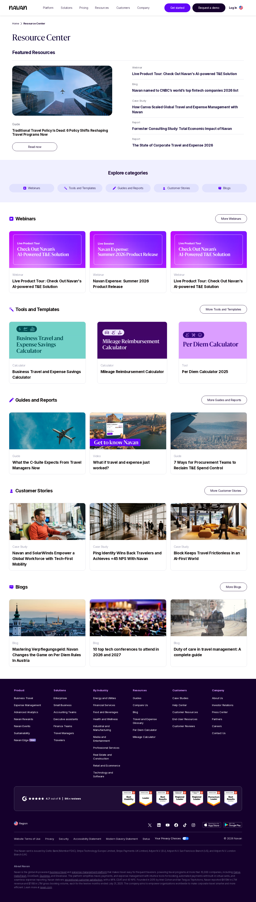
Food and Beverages (105, 712)
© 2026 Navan (233, 838)
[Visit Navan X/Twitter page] (150, 825)
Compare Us (140, 705)
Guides (137, 698)
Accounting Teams (65, 712)
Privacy (49, 838)
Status (146, 838)
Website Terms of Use (27, 838)
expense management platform (89, 872)
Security (64, 838)
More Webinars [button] (231, 219)
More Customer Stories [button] (225, 491)
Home (15, 23)
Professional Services (106, 747)
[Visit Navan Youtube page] (167, 825)
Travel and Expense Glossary (145, 720)
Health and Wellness (105, 719)
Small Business (62, 705)
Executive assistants (66, 719)
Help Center (179, 705)
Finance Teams (63, 726)
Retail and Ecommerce (106, 765)
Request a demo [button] (208, 7)
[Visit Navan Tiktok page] (184, 825)
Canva (236, 872)
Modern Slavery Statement (122, 838)
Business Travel (23, 698)
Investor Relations (222, 705)
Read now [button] (34, 147)
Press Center (220, 712)
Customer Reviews (183, 726)
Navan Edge (24, 740)
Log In (233, 7)
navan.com (46, 887)
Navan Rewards (23, 719)
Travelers (59, 740)
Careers (217, 726)
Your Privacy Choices (168, 838)
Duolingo (45, 875)
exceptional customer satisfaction (83, 879)
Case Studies (180, 698)
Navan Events (22, 726)
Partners (217, 719)
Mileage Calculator (144, 736)
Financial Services (104, 705)
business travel (58, 872)
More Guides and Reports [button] (224, 400)
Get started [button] (177, 7)
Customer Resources (185, 712)
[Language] (241, 7)
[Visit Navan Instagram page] (193, 825)
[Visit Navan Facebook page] (176, 825)
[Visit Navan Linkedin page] (159, 825)
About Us (217, 698)
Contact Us (218, 733)
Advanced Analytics (26, 712)
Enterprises (60, 698)
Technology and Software (103, 774)
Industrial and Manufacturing (102, 727)
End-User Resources (184, 719)
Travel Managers (64, 733)
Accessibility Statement (87, 838)
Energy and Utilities (104, 698)
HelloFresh (20, 875)
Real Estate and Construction (102, 756)
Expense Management (27, 705)
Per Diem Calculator (145, 729)
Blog (135, 712)
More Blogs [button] (233, 587)
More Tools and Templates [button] (223, 309)
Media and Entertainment (101, 738)
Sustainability (22, 733)
